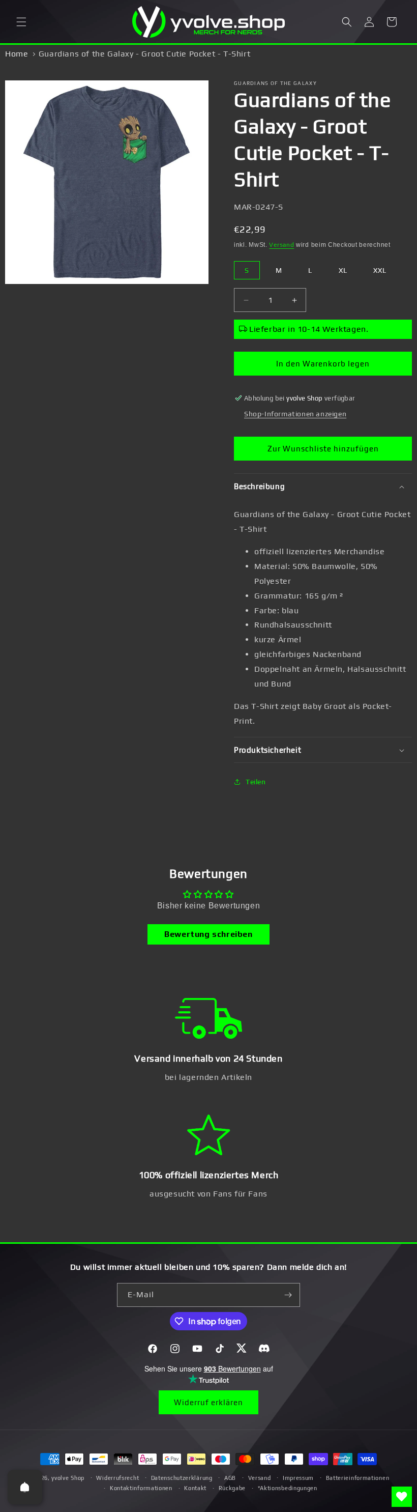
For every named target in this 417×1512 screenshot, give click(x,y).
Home (16, 54)
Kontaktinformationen (141, 1488)
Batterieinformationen (358, 1478)
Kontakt (195, 1488)
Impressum (298, 1478)
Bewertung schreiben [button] (208, 934)
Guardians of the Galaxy (275, 83)
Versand (281, 244)
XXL (379, 270)
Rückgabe (232, 1488)
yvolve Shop (67, 1478)
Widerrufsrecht (117, 1478)
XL (343, 270)
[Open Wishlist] (402, 1497)
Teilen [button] (256, 782)
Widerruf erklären (208, 1402)
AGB (230, 1478)
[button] (21, 22)
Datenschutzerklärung (182, 1478)
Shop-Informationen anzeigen (295, 414)
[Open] (25, 1487)
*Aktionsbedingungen (287, 1488)
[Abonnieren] (288, 1295)
